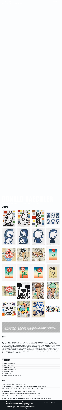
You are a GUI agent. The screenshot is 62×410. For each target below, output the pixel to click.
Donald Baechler (8, 363)
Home (3, 3)
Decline (53, 402)
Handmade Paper (8, 367)
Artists (9, 3)
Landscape (6, 371)
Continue (46, 402)
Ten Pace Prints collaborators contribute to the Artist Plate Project (20, 386)
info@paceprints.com (32, 328)
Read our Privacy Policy (21, 408)
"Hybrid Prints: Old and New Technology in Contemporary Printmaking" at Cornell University (27, 398)
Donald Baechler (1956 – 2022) (11, 384)
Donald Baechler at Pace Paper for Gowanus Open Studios (18, 395)
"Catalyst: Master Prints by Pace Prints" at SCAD (16, 391)
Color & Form (7, 365)
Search (59, 1)
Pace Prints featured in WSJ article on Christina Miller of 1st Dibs (20, 388)
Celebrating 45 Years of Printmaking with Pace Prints (17, 393)
